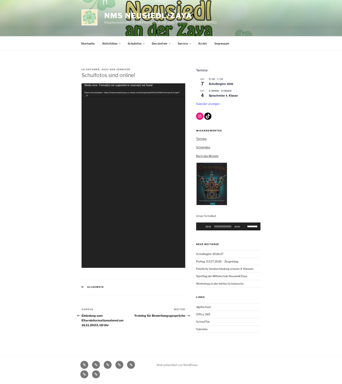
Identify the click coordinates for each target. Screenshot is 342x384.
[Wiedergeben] (201, 226)
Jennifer (123, 69)
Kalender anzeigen (208, 104)
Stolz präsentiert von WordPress (177, 365)
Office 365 (203, 314)
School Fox (203, 321)
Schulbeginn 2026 (221, 84)
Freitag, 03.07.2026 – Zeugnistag (217, 261)
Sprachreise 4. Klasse (223, 95)
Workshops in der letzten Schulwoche (220, 283)
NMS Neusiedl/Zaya (148, 15)
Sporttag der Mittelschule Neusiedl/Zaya (221, 276)
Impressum (222, 43)
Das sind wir (159, 43)
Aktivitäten (109, 43)
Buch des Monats (207, 156)
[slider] (252, 226)
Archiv (202, 43)
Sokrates (202, 329)
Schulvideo (203, 147)
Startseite (88, 43)
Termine (201, 138)
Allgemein (95, 287)
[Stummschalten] (244, 226)
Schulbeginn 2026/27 (209, 254)
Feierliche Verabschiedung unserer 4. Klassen (224, 268)
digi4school (203, 307)
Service (183, 43)
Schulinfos (135, 43)
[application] (133, 175)
